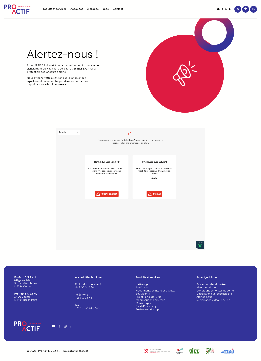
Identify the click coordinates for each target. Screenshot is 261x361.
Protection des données (211, 284)
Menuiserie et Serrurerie (150, 300)
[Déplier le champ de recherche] (237, 9)
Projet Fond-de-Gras (148, 297)
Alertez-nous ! (205, 297)
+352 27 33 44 (83, 298)
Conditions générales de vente (215, 291)
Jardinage (141, 288)
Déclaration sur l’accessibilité (214, 294)
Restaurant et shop (147, 309)
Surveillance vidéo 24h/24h (213, 300)
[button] (253, 9)
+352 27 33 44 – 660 (87, 308)
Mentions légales (206, 288)
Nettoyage (142, 284)
